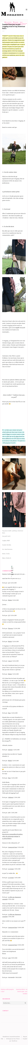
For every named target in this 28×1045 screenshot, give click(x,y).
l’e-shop (16, 436)
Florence (10, 628)
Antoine (10, 749)
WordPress (14, 1041)
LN (9, 583)
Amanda (16, 22)
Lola (9, 958)
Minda (10, 600)
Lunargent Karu (12, 847)
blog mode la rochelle (16, 23)
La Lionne (11, 869)
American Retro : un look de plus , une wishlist (21, 991)
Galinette (10, 797)
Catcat (10, 661)
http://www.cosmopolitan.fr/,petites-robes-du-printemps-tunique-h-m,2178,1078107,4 (12, 836)
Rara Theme (17, 1038)
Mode (21, 22)
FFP (16, 38)
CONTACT (6, 1010)
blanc (8, 434)
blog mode (8, 23)
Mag (9, 713)
